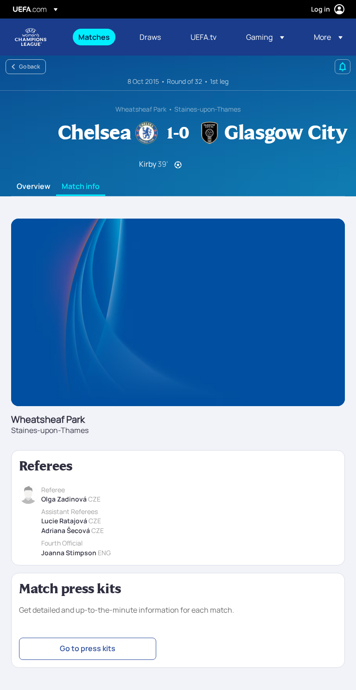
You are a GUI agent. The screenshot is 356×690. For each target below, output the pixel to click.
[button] (265, 37)
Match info (81, 186)
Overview (34, 186)
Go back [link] (29, 66)
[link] (94, 37)
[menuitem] (97, 37)
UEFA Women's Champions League (30, 37)
